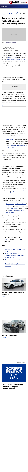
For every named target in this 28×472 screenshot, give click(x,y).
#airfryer (8, 206)
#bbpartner (20, 210)
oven (3, 155)
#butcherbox (12, 210)
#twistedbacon (12, 145)
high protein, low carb (18, 191)
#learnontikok (14, 208)
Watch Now (23, 2)
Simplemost (5, 239)
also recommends (13, 175)
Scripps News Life (7, 13)
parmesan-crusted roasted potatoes (16, 59)
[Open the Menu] (2, 2)
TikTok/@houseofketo (11, 42)
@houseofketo (9, 139)
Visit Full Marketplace (21, 276)
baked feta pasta (12, 57)
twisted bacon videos (14, 193)
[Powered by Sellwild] (24, 362)
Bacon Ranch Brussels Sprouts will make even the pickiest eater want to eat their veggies (14, 255)
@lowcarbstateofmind (12, 204)
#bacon (19, 145)
